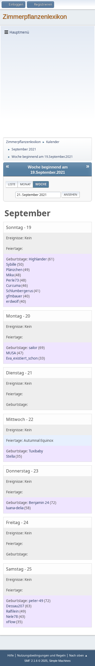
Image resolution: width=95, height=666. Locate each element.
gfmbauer (14, 296)
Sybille (11, 264)
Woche (40, 184)
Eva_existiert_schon (22, 358)
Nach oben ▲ (78, 655)
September (27, 213)
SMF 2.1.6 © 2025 (36, 660)
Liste (11, 184)
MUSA (11, 353)
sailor (33, 347)
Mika (10, 275)
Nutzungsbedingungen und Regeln (41, 655)
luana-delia (14, 508)
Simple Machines (60, 660)
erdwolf (12, 301)
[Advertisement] (47, 85)
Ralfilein (12, 611)
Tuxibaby (36, 451)
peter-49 (36, 600)
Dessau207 (15, 606)
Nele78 (12, 616)
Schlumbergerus (19, 290)
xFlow (10, 621)
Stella (10, 456)
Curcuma (13, 285)
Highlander (38, 259)
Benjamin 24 (39, 502)
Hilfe (10, 655)
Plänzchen (14, 269)
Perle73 (12, 280)
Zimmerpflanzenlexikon (35, 16)
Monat (25, 184)
